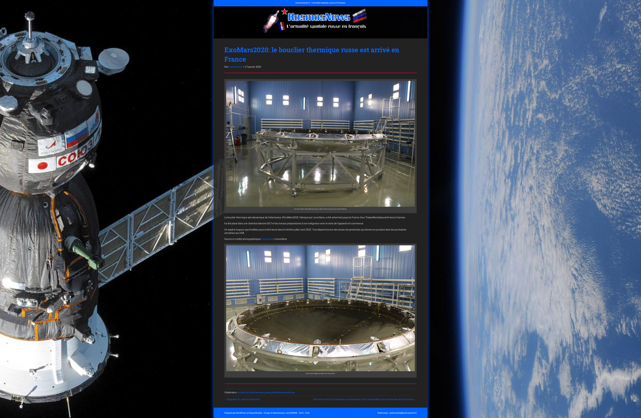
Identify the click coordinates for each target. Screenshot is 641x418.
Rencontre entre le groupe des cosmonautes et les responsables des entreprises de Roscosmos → (365, 399)
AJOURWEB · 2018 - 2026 (298, 413)
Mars (268, 392)
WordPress (241, 413)
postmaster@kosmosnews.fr (403, 413)
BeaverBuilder (255, 413)
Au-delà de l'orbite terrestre (250, 392)
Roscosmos (268, 239)
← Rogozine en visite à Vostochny (242, 399)
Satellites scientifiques (283, 392)
